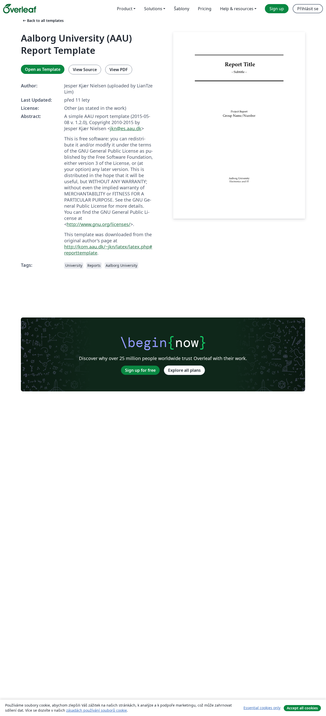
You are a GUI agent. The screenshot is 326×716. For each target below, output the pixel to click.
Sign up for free (140, 370)
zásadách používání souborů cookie (96, 710)
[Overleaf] (19, 8)
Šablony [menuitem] (181, 8)
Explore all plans (184, 370)
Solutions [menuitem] (153, 8)
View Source (85, 69)
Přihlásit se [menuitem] (307, 8)
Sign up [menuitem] (276, 8)
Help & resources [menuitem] (236, 8)
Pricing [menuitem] (204, 8)
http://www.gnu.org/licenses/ (98, 224)
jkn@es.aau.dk (125, 128)
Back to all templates (43, 20)
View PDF (119, 69)
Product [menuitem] (124, 8)
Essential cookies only (261, 707)
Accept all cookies (302, 708)
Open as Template (42, 69)
